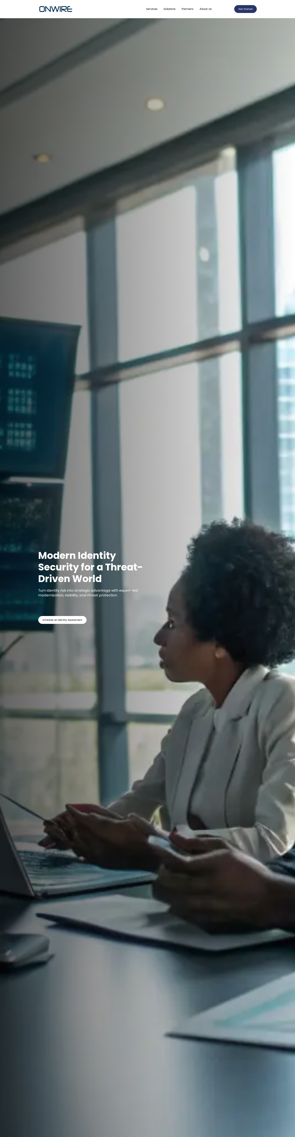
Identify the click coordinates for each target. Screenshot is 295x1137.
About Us (206, 9)
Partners (187, 9)
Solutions (169, 9)
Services (151, 9)
